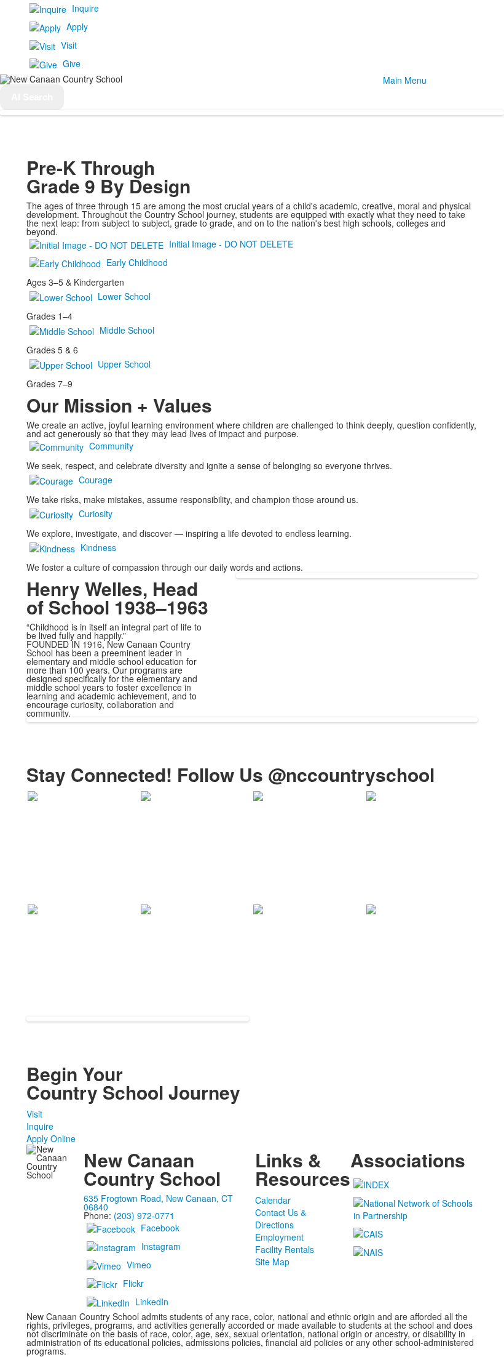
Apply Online (51, 1138)
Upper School (124, 364)
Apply (77, 26)
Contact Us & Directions (280, 1218)
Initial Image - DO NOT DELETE (231, 244)
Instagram (161, 1246)
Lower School (124, 296)
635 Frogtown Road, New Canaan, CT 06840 (158, 1202)
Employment (279, 1237)
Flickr (133, 1283)
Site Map (272, 1261)
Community (111, 446)
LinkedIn (151, 1301)
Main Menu (405, 80)
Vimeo (139, 1264)
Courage (95, 479)
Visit (69, 45)
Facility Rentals (284, 1249)
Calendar (273, 1200)
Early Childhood (137, 262)
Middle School (127, 330)
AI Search (32, 97)
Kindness (98, 547)
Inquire (85, 8)
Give (72, 63)
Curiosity (95, 513)
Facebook (160, 1228)
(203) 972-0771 (144, 1215)
